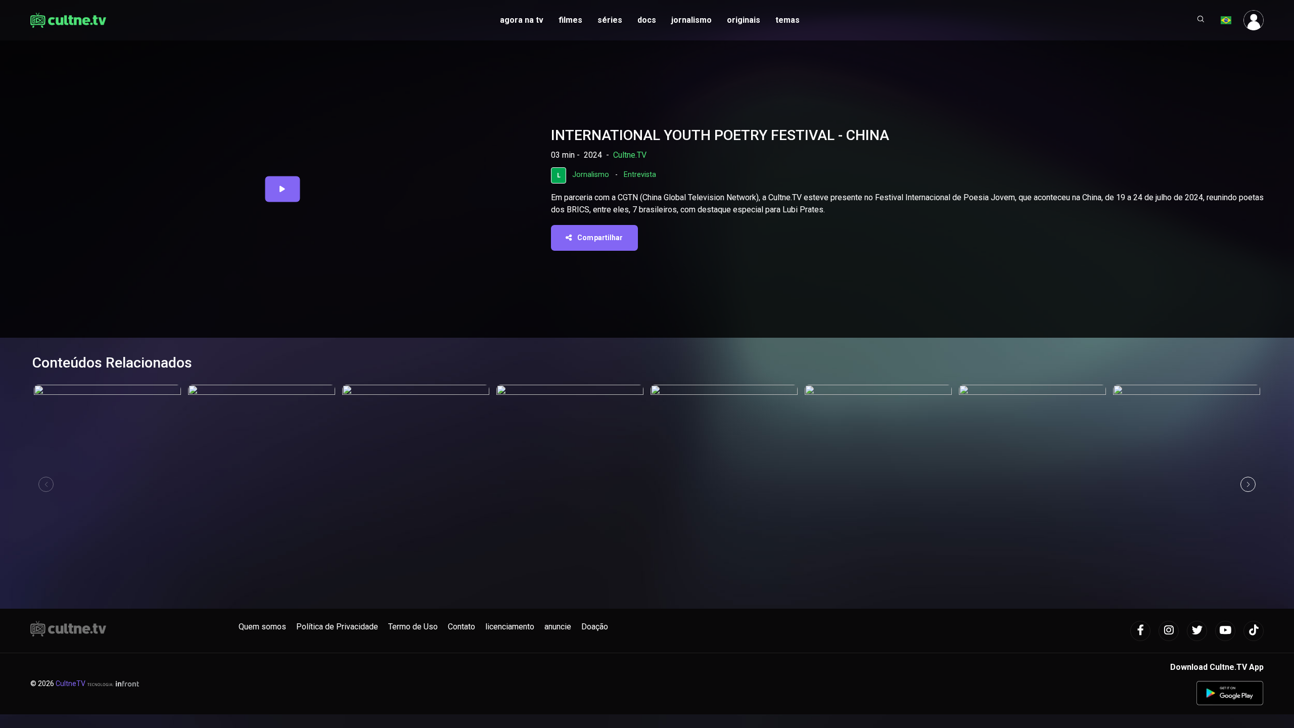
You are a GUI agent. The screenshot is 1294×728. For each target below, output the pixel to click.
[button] (1201, 20)
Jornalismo (590, 174)
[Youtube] (1225, 631)
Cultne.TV (629, 155)
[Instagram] (1169, 631)
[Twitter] (1197, 631)
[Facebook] (1140, 631)
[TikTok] (1253, 631)
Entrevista (640, 174)
